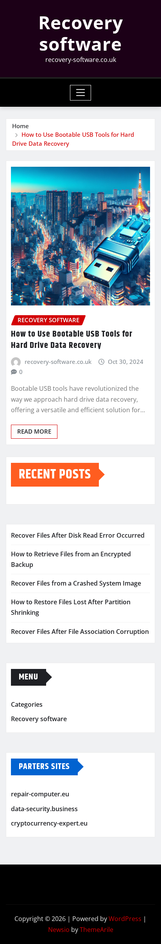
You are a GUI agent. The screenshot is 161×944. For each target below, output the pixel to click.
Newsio (59, 929)
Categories (27, 704)
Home (20, 126)
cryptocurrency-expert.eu (49, 823)
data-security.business (44, 809)
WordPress (125, 918)
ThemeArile (96, 929)
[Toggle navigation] (80, 93)
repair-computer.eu (40, 794)
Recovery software (80, 33)
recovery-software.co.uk (58, 361)
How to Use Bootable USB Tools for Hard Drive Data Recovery (71, 340)
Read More (34, 431)
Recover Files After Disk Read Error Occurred (78, 535)
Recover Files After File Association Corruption (80, 631)
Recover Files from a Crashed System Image (76, 583)
